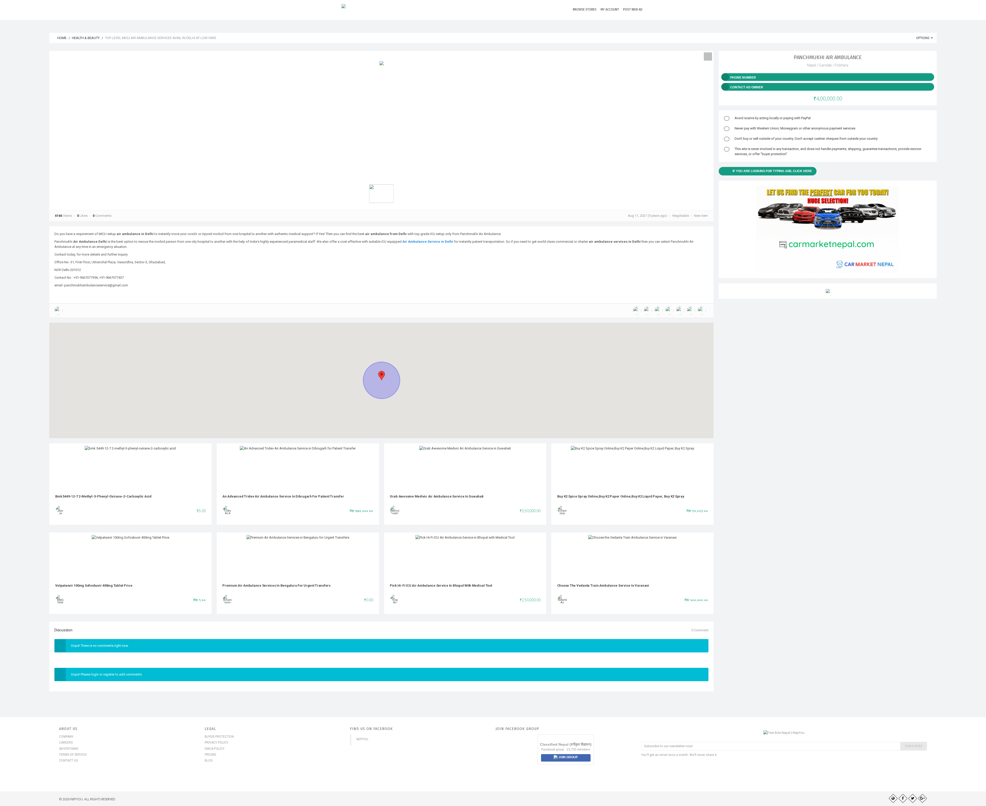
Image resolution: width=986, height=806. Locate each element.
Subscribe (913, 746)
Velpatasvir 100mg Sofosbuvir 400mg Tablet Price (93, 585)
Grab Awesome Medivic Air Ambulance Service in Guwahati (436, 496)
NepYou (362, 739)
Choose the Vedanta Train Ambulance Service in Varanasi (603, 585)
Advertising (68, 749)
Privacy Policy (216, 742)
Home (61, 38)
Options (923, 38)
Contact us (68, 760)
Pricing (210, 754)
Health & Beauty (86, 38)
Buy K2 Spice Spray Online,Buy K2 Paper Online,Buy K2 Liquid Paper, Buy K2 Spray (620, 496)
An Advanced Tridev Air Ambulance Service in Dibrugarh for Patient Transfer (283, 496)
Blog (209, 760)
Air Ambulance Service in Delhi (427, 241)
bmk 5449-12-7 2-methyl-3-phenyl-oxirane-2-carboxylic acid (103, 496)
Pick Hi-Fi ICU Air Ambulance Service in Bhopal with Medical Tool (441, 585)
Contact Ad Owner (746, 87)
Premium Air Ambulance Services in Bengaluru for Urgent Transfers (276, 585)
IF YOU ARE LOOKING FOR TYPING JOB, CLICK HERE (772, 171)
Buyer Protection (219, 736)
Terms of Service (73, 754)
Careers (66, 742)
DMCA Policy (214, 749)
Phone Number (743, 77)
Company (66, 736)
